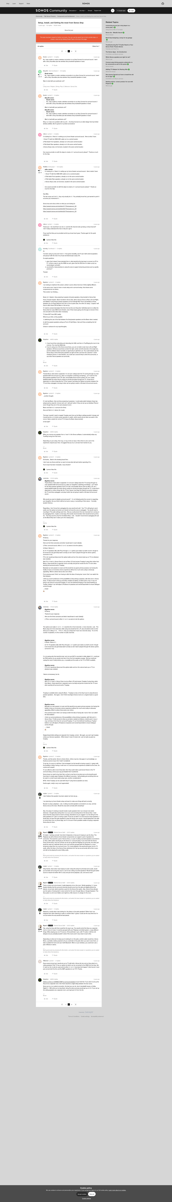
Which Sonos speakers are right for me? (118, 57)
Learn (14, 3)
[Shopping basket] (163, 3)
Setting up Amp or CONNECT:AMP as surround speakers (59, 982)
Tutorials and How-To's (112, 49)
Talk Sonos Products (50, 16)
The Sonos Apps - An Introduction (116, 52)
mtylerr (45, 793)
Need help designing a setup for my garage (119, 38)
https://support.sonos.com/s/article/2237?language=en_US (59, 211)
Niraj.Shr (45, 71)
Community (39, 16)
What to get (109, 42)
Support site (97, 10)
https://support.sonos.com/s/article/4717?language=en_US (59, 206)
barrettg (45, 248)
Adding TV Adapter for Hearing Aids (117, 69)
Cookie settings (85, 1016)
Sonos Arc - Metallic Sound (114, 32)
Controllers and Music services (114, 54)
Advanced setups (110, 71)
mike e (45, 134)
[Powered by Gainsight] (86, 1012)
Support (21, 3)
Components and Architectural (66, 16)
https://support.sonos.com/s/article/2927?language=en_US (59, 209)
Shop (7, 3)
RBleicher (46, 961)
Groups (90, 10)
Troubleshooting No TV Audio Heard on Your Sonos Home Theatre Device (119, 46)
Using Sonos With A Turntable (114, 29)
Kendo (45, 57)
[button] (121, 10)
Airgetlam (45, 339)
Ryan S (45, 832)
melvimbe (46, 478)
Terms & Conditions (73, 1016)
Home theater (110, 35)
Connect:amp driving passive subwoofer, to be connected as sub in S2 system (119, 63)
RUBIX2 (45, 167)
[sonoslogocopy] (86, 3)
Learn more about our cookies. (117, 1190)
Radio (28, 3)
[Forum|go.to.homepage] (51, 10)
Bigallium (45, 282)
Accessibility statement (97, 1016)
